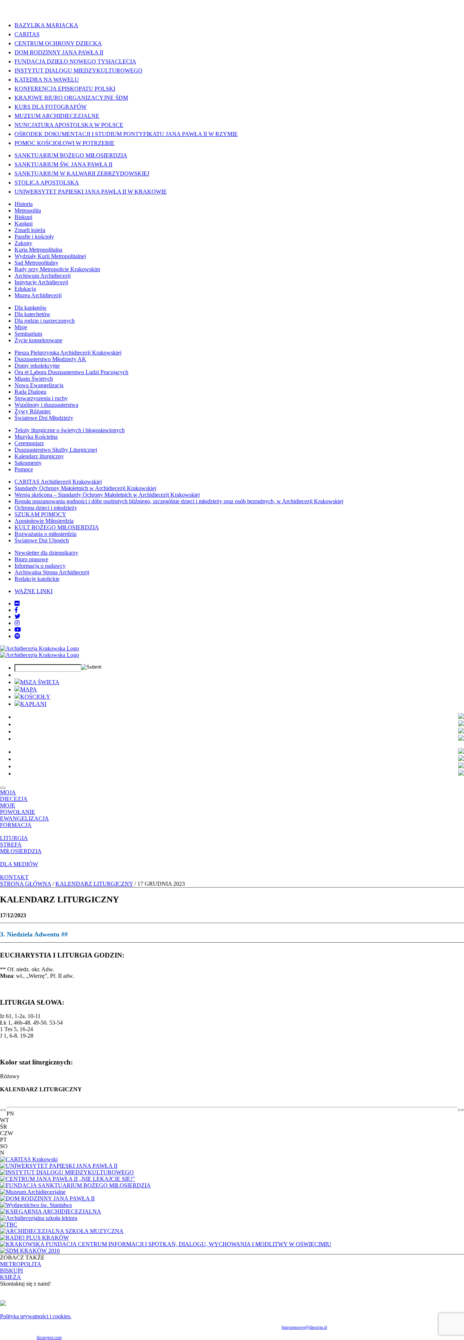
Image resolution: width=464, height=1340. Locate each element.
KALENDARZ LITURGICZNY (94, 884)
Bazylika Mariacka (46, 25)
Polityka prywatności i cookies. (35, 1316)
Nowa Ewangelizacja (38, 385)
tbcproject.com (49, 1337)
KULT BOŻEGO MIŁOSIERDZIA (56, 527)
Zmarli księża (29, 230)
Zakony (23, 243)
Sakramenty (28, 463)
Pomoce (23, 469)
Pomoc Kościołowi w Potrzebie (64, 143)
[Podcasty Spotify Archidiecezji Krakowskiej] (17, 636)
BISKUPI (11, 1270)
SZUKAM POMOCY (40, 514)
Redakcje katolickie (36, 579)
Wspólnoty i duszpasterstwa (46, 405)
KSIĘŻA (10, 1277)
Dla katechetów (32, 314)
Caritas (27, 34)
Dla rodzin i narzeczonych (44, 321)
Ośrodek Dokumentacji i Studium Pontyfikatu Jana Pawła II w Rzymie (126, 134)
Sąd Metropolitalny (36, 263)
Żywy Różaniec (32, 411)
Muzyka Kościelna (36, 437)
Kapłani (23, 223)
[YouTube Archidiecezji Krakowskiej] (17, 629)
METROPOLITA (20, 1264)
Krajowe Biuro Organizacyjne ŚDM (71, 98)
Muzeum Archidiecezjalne (56, 116)
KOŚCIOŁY (35, 697)
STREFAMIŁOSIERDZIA (21, 847)
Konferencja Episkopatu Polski (64, 89)
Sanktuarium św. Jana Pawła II (63, 164)
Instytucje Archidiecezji (41, 282)
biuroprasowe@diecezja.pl (304, 1327)
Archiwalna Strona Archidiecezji (51, 572)
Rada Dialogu (30, 392)
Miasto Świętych (33, 379)
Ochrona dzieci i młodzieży (45, 508)
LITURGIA (14, 838)
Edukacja (25, 289)
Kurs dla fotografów (50, 107)
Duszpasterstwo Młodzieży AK (50, 359)
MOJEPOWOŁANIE (17, 808)
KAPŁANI (33, 704)
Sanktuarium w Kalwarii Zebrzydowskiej (81, 173)
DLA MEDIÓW (19, 864)
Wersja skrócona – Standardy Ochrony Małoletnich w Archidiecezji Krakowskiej (107, 495)
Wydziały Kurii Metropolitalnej (50, 256)
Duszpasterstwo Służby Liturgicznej (55, 450)
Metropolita (27, 210)
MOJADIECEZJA (14, 795)
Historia (23, 204)
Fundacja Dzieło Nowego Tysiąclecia (75, 61)
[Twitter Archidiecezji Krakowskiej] (17, 616)
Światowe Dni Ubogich (41, 540)
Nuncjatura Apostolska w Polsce (68, 125)
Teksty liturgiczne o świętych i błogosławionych (69, 430)
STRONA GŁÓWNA (25, 884)
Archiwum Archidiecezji (42, 276)
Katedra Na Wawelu (46, 79)
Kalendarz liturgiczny (39, 456)
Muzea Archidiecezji (38, 295)
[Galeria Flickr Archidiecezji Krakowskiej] (17, 603)
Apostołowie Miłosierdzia (44, 521)
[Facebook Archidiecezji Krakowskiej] (16, 610)
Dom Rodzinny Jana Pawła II (58, 52)
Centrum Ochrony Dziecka (58, 43)
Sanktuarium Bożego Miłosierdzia (70, 155)
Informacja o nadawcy (40, 566)
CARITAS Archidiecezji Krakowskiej (58, 482)
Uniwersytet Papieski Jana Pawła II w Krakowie (90, 192)
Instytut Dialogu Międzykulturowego (78, 70)
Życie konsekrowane (38, 340)
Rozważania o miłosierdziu (45, 534)
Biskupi (23, 217)
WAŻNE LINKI (33, 591)
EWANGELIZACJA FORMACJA (24, 821)
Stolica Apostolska (46, 182)
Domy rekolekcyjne (37, 366)
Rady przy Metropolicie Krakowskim (57, 269)
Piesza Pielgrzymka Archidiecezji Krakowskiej (67, 353)
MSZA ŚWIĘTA (39, 682)
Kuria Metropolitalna (38, 250)
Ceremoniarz (29, 443)
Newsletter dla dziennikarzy (46, 553)
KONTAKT (14, 877)
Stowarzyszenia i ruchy (41, 398)
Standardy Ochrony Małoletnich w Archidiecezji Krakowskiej (85, 488)
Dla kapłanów (30, 308)
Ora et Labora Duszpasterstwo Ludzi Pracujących (71, 372)
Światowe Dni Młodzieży (43, 418)
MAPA (28, 689)
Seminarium (28, 334)
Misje (20, 327)
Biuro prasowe (31, 559)
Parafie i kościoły (34, 236)
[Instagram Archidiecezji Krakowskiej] (17, 623)
